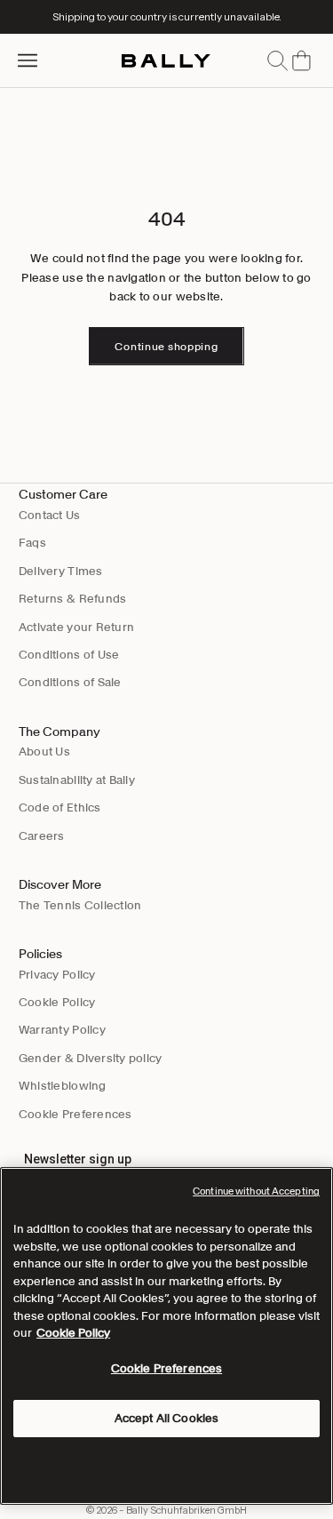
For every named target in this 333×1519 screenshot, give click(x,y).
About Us (44, 751)
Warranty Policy (62, 1029)
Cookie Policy (57, 1002)
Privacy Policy (57, 974)
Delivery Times (61, 571)
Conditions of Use (69, 654)
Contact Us (50, 515)
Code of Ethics (60, 807)
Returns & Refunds (72, 598)
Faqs (32, 542)
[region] (166, 1336)
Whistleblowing (63, 1085)
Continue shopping (166, 346)
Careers (42, 835)
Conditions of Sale (70, 682)
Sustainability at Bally (77, 779)
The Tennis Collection (80, 905)
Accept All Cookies (166, 1418)
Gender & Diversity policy (91, 1058)
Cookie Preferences (75, 1114)
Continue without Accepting (256, 1191)
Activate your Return (76, 627)
